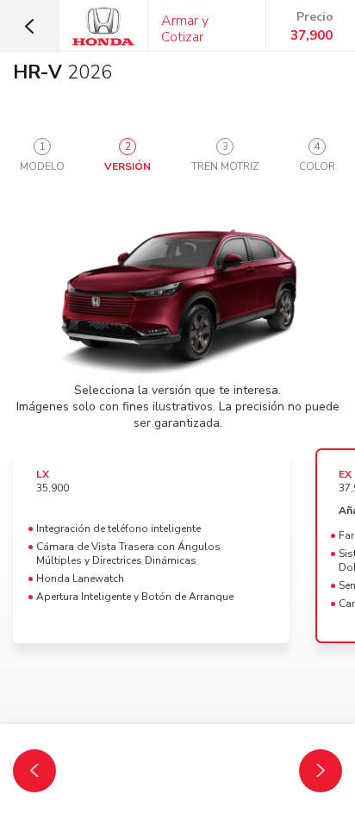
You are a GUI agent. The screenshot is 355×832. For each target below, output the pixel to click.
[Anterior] (34, 770)
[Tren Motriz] (320, 770)
